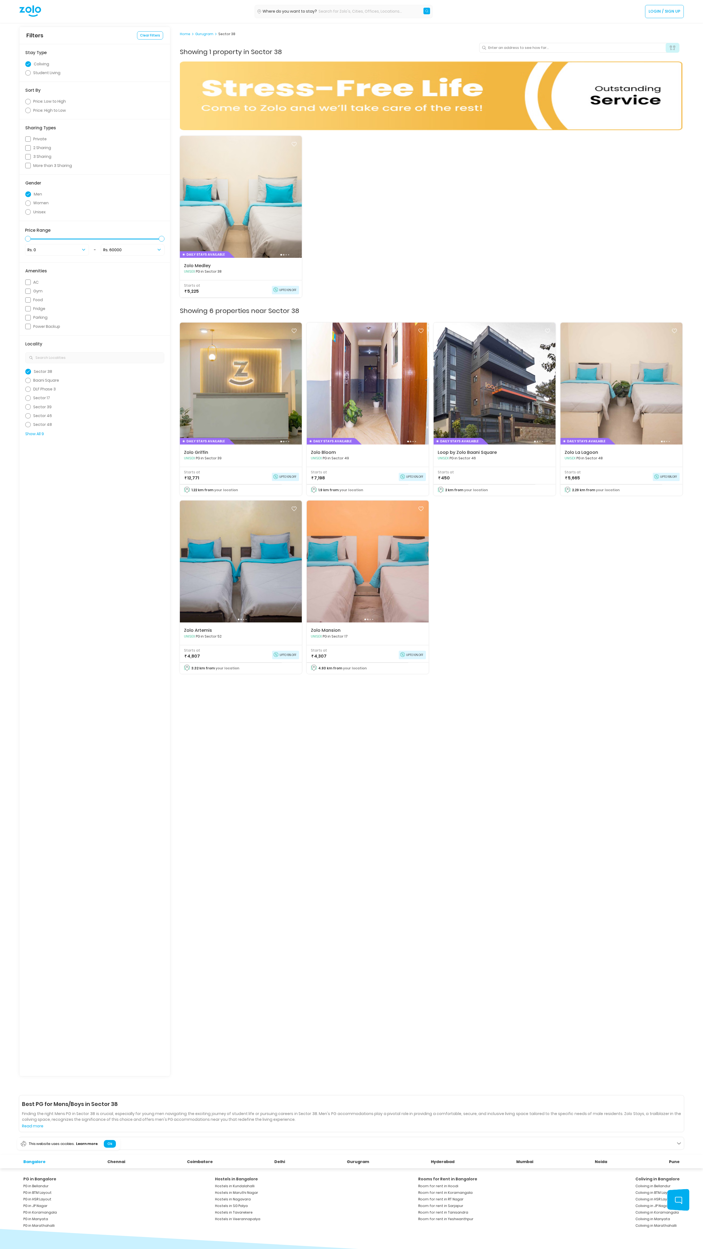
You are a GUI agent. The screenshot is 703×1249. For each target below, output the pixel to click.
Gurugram (204, 34)
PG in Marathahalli (39, 1225)
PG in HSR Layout (37, 1199)
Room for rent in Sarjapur (440, 1205)
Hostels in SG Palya (231, 1205)
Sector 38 (226, 34)
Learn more (86, 1143)
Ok (109, 1143)
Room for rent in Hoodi (438, 1186)
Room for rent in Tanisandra (443, 1212)
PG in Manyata (35, 1219)
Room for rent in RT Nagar (441, 1199)
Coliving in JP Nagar (652, 1205)
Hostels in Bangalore (236, 1179)
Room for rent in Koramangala (445, 1192)
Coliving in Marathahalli (656, 1225)
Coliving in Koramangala (657, 1212)
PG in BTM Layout (37, 1192)
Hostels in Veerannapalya (237, 1219)
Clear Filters (150, 35)
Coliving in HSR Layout (654, 1199)
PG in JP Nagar (35, 1205)
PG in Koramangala (40, 1212)
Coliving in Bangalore (657, 1179)
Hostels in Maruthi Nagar (236, 1192)
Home (185, 34)
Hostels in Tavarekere (234, 1212)
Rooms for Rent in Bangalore (447, 1179)
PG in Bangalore (39, 1179)
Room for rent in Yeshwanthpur (445, 1219)
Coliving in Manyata (652, 1219)
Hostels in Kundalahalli (235, 1186)
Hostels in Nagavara (233, 1199)
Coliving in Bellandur (653, 1186)
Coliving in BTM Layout (654, 1192)
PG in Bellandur (36, 1186)
